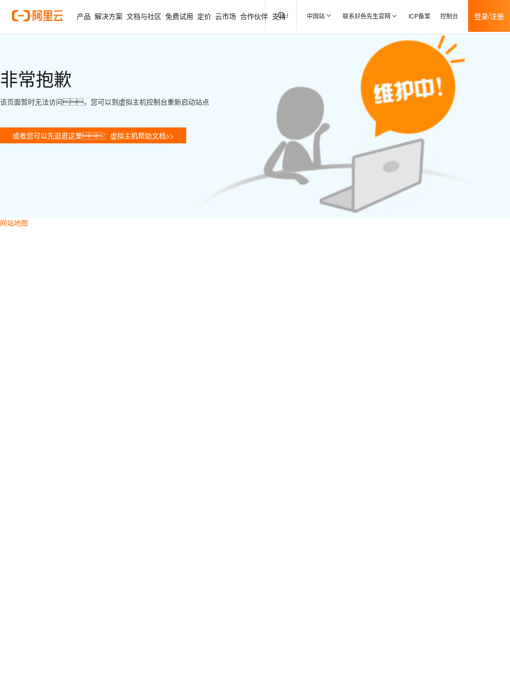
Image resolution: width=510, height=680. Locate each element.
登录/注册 (489, 16)
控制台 (449, 15)
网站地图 (14, 222)
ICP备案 (419, 15)
